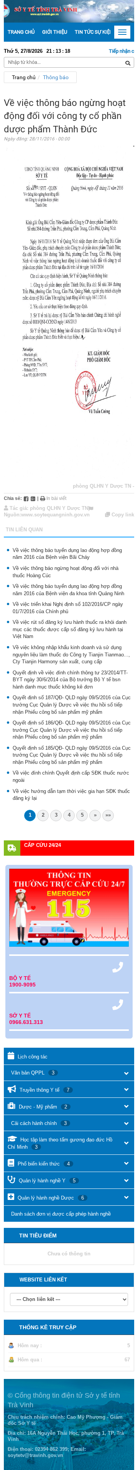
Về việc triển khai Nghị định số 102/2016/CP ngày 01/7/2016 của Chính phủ (68, 607)
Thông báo (56, 77)
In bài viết (55, 498)
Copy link (122, 515)
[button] (126, 1073)
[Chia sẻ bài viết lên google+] (33, 498)
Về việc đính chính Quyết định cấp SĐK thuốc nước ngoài (71, 776)
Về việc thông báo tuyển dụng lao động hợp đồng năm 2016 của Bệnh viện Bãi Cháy (67, 553)
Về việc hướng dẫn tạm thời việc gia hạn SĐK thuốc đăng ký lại (71, 794)
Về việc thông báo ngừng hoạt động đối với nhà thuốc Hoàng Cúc (65, 571)
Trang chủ (21, 32)
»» (108, 815)
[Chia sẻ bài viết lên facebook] (26, 498)
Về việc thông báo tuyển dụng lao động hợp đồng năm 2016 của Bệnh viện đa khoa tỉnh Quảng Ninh (68, 589)
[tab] (69, 1056)
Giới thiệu (54, 32)
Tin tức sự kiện (94, 32)
